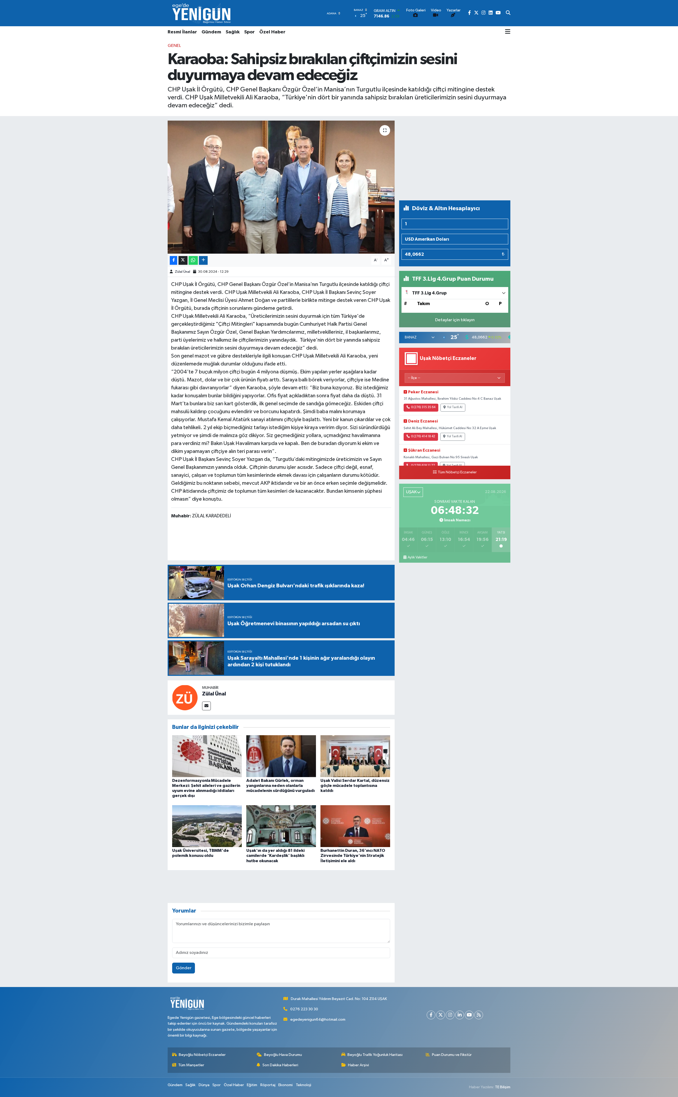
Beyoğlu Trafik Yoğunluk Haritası (375, 1055)
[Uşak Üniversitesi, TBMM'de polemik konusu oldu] (207, 826)
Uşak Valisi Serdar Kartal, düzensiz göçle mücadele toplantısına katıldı (355, 785)
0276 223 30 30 (304, 1009)
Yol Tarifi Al (454, 407)
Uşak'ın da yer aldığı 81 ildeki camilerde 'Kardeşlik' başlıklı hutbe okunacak (275, 855)
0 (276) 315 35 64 (423, 407)
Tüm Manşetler (191, 1065)
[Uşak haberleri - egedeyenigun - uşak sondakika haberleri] (202, 13)
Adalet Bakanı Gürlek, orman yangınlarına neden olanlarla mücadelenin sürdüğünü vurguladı (280, 785)
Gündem (211, 32)
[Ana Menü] (507, 32)
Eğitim (252, 1085)
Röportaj (267, 1085)
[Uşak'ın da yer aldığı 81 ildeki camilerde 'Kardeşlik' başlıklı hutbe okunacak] (281, 826)
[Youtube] (469, 1015)
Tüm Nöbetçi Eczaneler (457, 472)
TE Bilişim (502, 1087)
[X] (440, 1015)
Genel (174, 45)
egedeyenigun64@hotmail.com (317, 1019)
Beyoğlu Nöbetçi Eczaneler (202, 1055)
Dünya (204, 1085)
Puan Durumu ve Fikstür (452, 1055)
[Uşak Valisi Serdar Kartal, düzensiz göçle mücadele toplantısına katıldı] (355, 756)
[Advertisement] (454, 158)
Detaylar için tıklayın (455, 320)
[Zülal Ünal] (185, 697)
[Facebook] (431, 1015)
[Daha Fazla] (203, 260)
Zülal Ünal (182, 272)
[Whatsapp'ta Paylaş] (193, 260)
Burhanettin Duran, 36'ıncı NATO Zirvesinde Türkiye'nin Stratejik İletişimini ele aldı (352, 855)
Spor (249, 32)
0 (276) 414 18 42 (423, 436)
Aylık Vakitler (417, 557)
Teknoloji (303, 1085)
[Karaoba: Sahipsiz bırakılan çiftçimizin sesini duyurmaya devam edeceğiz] (281, 187)
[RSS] (478, 1015)
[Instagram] (450, 1015)
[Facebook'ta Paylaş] (173, 260)
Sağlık (233, 32)
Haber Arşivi (358, 1065)
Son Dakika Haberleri (280, 1065)
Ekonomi (285, 1085)
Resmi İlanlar (182, 32)
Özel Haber (272, 32)
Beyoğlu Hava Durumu (283, 1055)
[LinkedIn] (459, 1015)
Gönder (183, 968)
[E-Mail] (206, 706)
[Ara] (508, 13)
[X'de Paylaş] (183, 260)
